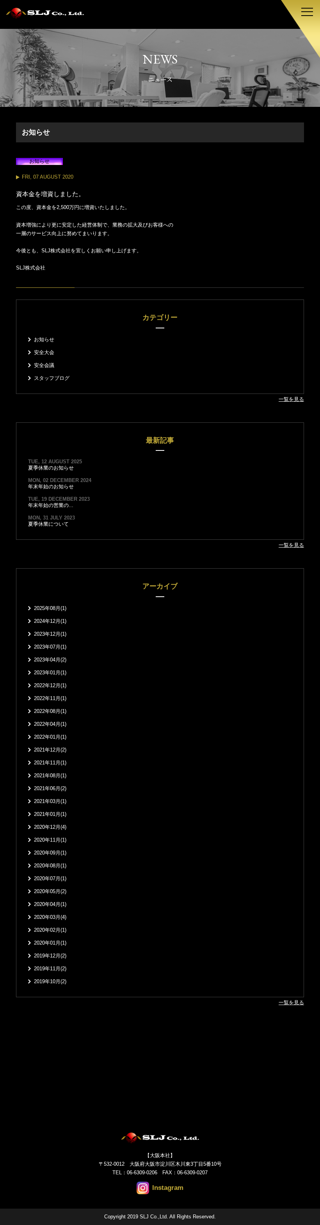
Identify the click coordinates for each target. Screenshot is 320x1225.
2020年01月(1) (50, 943)
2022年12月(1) (50, 685)
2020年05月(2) (50, 891)
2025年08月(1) (50, 608)
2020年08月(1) (50, 866)
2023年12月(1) (50, 634)
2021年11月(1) (50, 763)
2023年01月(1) (50, 672)
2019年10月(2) (50, 981)
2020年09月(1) (50, 853)
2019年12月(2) (50, 956)
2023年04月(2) (50, 660)
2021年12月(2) (50, 750)
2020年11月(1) (50, 840)
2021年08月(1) (50, 775)
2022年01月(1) (50, 737)
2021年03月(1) (50, 801)
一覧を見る (291, 399)
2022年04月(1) (50, 724)
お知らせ (44, 339)
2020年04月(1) (50, 904)
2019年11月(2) (50, 968)
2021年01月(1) (50, 814)
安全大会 (44, 352)
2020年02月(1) (50, 930)
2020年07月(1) (50, 878)
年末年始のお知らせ (51, 486)
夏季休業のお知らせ (51, 468)
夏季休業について (48, 524)
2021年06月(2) (50, 788)
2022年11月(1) (50, 698)
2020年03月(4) (50, 917)
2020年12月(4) (50, 827)
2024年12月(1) (50, 621)
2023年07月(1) (50, 647)
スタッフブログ (51, 378)
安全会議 (44, 365)
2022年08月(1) (50, 711)
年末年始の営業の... (50, 505)
